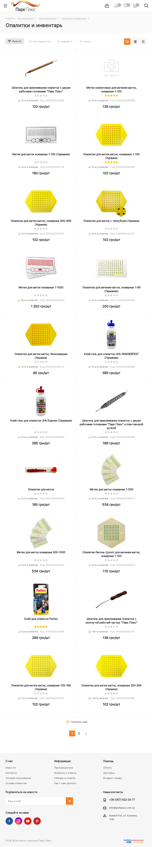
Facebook (9, 821)
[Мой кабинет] (107, 5)
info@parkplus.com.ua (122, 807)
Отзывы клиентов (16, 783)
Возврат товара (112, 778)
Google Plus (37, 821)
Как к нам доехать (65, 783)
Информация (62, 761)
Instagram (18, 821)
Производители (63, 767)
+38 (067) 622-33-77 (122, 799)
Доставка (109, 773)
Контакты (11, 773)
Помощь (108, 761)
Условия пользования (18, 778)
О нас (9, 761)
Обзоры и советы (64, 778)
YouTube (28, 821)
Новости (11, 767)
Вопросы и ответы (65, 773)
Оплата (107, 767)
